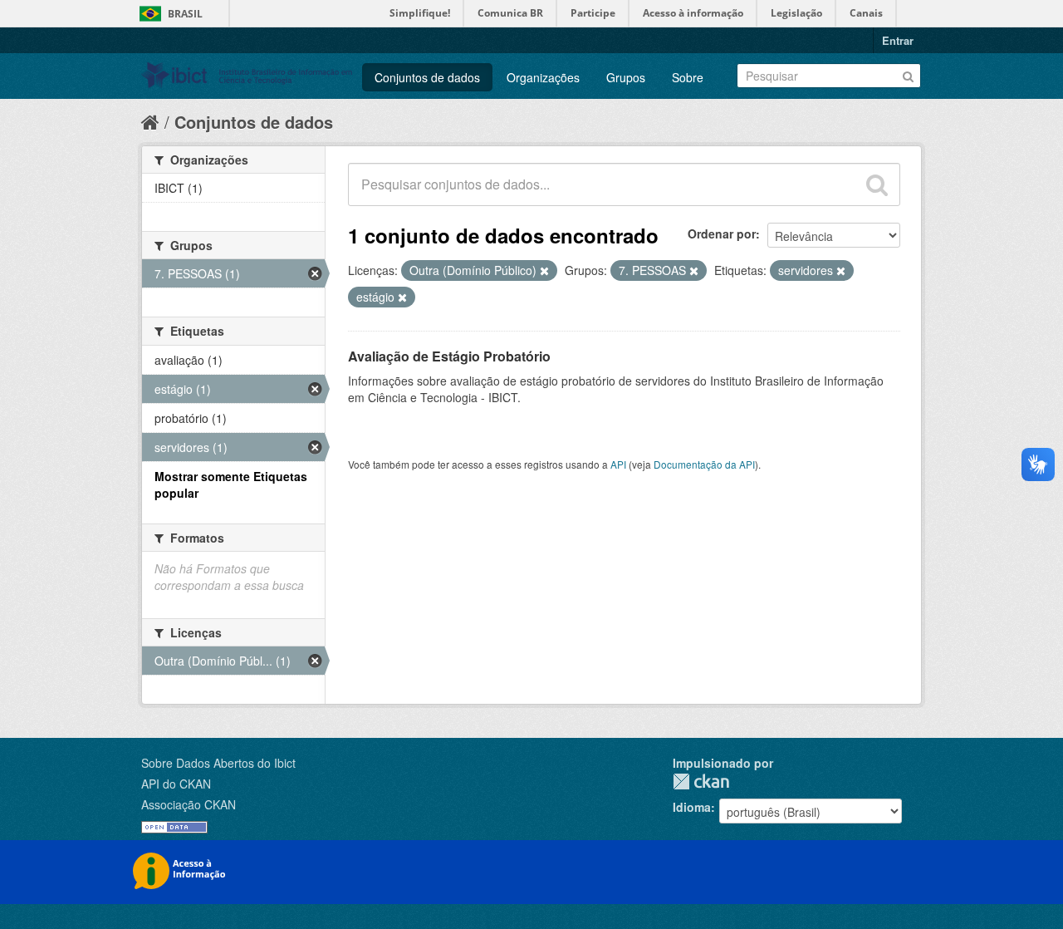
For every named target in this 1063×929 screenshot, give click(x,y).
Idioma (692, 807)
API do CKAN (176, 783)
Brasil (185, 14)
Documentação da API (704, 464)
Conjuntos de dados (427, 77)
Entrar (898, 40)
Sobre (687, 77)
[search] (877, 184)
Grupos (625, 77)
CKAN (701, 781)
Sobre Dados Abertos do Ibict (218, 763)
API (618, 464)
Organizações (543, 77)
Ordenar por (722, 233)
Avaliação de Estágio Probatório (449, 356)
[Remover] (544, 271)
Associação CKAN (188, 804)
